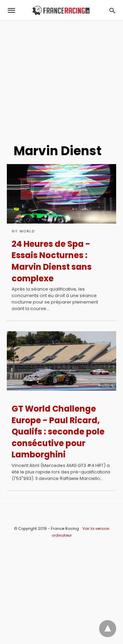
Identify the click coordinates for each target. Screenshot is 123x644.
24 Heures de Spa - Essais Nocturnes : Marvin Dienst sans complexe (52, 261)
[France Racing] (61, 10)
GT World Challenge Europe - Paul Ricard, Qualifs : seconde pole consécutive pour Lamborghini (58, 431)
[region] (61, 79)
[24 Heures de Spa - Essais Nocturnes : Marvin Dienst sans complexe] (61, 194)
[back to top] (107, 628)
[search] (112, 10)
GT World (23, 231)
